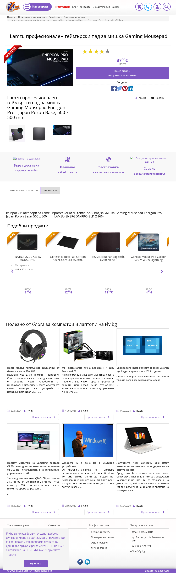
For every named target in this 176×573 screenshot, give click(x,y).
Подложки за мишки (74, 17)
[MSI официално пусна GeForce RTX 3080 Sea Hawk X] (88, 347)
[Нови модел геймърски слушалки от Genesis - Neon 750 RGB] (33, 347)
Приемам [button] (35, 563)
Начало (11, 17)
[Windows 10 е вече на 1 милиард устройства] (88, 442)
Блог (75, 6)
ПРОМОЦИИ (62, 6)
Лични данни (99, 548)
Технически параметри (24, 190)
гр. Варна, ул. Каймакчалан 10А (148, 539)
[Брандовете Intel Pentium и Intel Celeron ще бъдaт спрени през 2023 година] (143, 347)
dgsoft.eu (163, 570)
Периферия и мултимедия (31, 17)
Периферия (54, 17)
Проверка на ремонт (103, 537)
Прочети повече (42, 417)
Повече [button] (11, 554)
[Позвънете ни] (147, 6)
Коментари (50, 190)
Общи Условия (99, 542)
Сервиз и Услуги (100, 532)
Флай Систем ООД (143, 532)
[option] (18, 133)
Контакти (85, 6)
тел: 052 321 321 (141, 546)
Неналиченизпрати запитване (122, 73)
